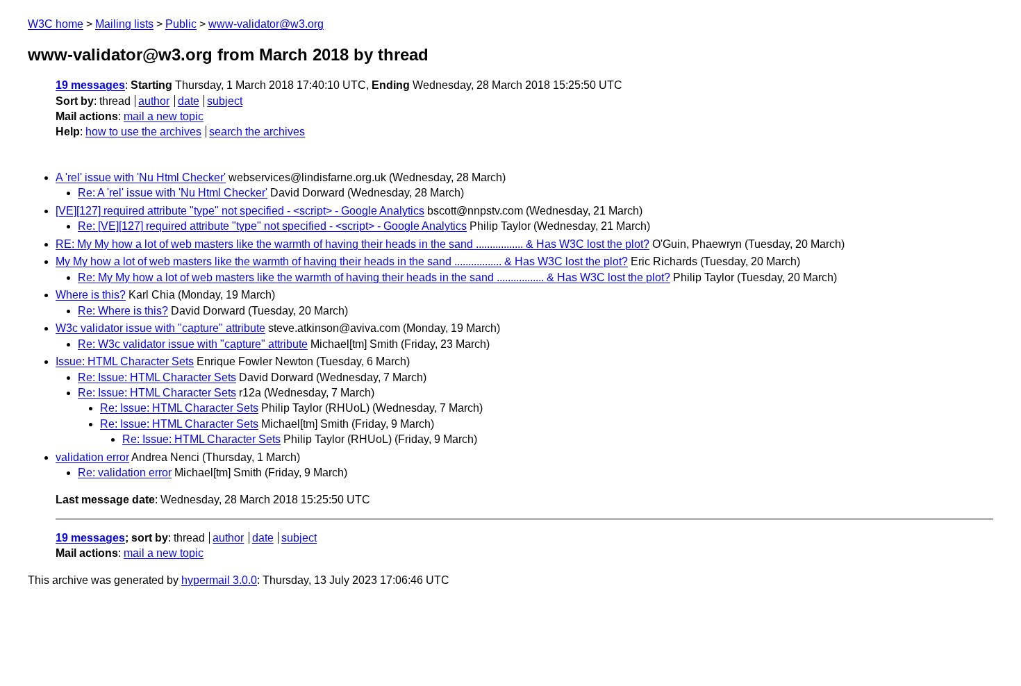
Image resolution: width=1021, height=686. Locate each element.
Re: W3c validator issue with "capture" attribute (193, 344)
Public (181, 24)
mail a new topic (164, 116)
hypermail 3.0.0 (219, 580)
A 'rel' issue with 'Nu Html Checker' (141, 177)
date (188, 101)
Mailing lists (124, 24)
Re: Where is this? (123, 311)
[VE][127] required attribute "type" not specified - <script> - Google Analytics (240, 211)
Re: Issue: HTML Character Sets (157, 377)
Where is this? (91, 295)
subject (224, 101)
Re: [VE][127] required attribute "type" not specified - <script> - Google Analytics (272, 226)
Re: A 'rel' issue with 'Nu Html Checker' (172, 193)
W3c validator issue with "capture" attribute (160, 328)
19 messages (90, 85)
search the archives (257, 131)
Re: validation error (125, 472)
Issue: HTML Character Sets (125, 361)
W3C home (55, 24)
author (153, 101)
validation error (92, 457)
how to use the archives (143, 131)
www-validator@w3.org (266, 24)
